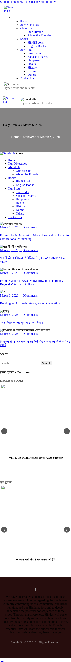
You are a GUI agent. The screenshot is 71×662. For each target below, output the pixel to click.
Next (67, 431)
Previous (4, 431)
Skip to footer (47, 1)
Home (15, 137)
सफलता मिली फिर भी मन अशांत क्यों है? (35, 559)
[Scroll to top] (2, 660)
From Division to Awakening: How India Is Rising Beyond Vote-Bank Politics (31, 282)
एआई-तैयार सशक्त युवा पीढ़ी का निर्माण (21, 322)
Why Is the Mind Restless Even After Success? (35, 457)
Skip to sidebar (29, 1)
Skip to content (9, 1)
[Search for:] (20, 363)
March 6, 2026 (9, 227)
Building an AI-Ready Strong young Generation (30, 303)
